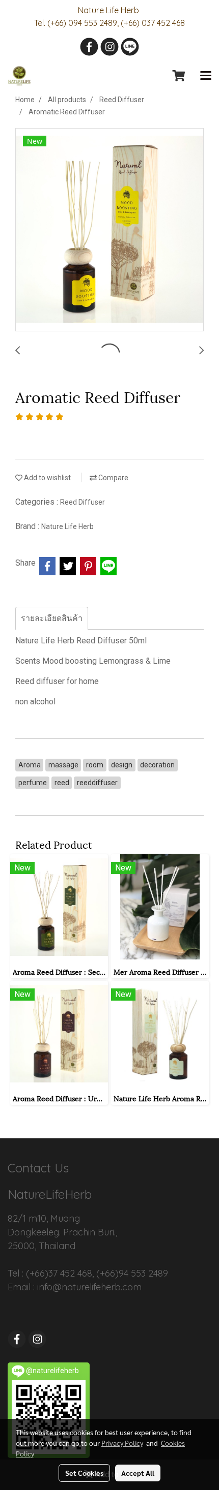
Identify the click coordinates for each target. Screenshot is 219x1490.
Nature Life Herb (67, 526)
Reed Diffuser (82, 502)
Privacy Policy (122, 1442)
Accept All (137, 1472)
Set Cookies (84, 1472)
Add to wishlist (46, 478)
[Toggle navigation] (206, 76)
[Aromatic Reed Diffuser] (109, 230)
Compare (112, 478)
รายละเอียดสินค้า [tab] (52, 618)
